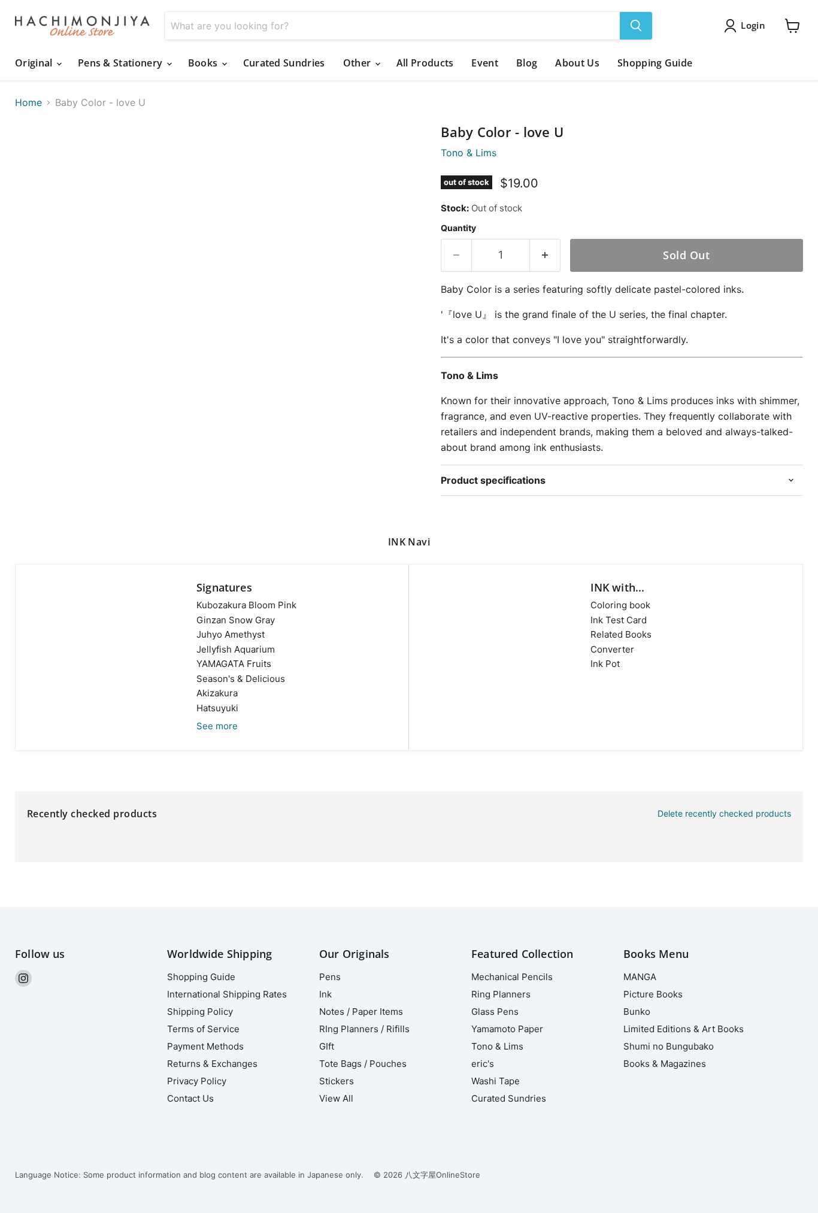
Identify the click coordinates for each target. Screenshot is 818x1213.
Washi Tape (495, 1081)
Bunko (636, 1011)
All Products (425, 62)
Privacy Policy (196, 1081)
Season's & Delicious (240, 678)
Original (35, 62)
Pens (330, 976)
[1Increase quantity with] (545, 255)
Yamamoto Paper (507, 1029)
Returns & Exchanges (212, 1063)
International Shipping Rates (227, 994)
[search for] (636, 26)
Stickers (336, 1081)
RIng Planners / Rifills (364, 1029)
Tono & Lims (468, 153)
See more (217, 726)
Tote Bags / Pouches (363, 1063)
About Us (577, 62)
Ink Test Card (618, 620)
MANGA (639, 976)
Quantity (458, 228)
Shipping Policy (200, 1011)
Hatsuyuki (217, 708)
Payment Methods (205, 1046)
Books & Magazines (664, 1063)
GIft (326, 1046)
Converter (612, 649)
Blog (526, 62)
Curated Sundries (284, 62)
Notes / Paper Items (361, 1011)
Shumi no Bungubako (668, 1046)
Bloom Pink (246, 605)
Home (28, 102)
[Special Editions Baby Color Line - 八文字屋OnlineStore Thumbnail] (37, 159)
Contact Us (190, 1098)
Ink (325, 994)
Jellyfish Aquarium (235, 649)
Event (484, 62)
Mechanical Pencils (512, 976)
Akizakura (217, 693)
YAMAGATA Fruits (233, 663)
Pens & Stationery (121, 62)
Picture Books (653, 994)
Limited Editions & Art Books (683, 1029)
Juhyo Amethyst (230, 634)
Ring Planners (501, 994)
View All (336, 1098)
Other (358, 62)
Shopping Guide (654, 62)
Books (204, 62)
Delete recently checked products (724, 813)
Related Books (621, 634)
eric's (482, 1063)
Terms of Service (203, 1029)
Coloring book (620, 605)
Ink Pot (605, 663)
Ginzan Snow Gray (235, 620)
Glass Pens (495, 1011)
